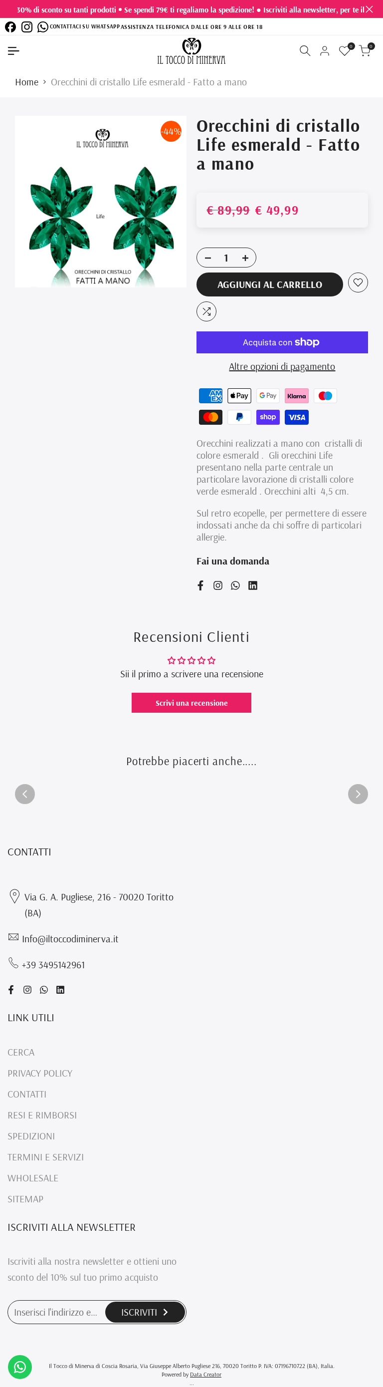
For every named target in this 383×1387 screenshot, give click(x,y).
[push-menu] (13, 51)
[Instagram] (26, 26)
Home (26, 81)
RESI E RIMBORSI (42, 1115)
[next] (358, 794)
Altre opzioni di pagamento (282, 366)
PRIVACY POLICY (39, 1073)
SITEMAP (25, 1198)
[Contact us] (20, 1367)
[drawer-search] (305, 50)
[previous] (25, 794)
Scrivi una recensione (192, 703)
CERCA (20, 1052)
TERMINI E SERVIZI (45, 1156)
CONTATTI (26, 1094)
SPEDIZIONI (31, 1135)
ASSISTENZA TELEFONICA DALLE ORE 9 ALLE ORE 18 (191, 26)
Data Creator (205, 1374)
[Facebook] (10, 26)
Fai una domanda (232, 561)
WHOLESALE (32, 1177)
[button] (358, 282)
